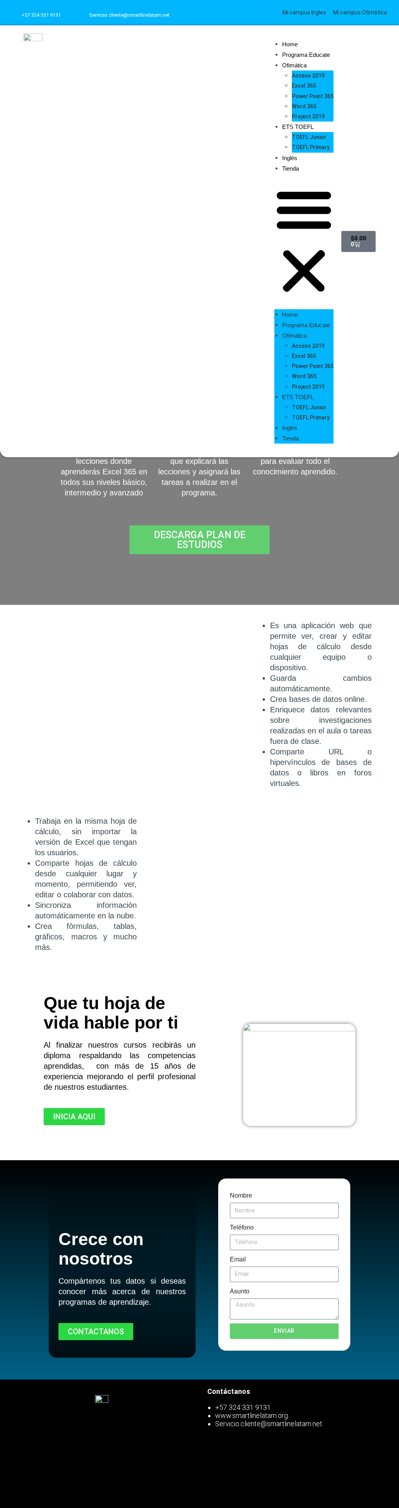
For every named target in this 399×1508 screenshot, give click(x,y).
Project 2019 (308, 116)
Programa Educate (306, 54)
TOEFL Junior (309, 137)
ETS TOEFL (298, 126)
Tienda (290, 168)
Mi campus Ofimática (360, 12)
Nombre (241, 1195)
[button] (304, 241)
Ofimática (294, 65)
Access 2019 (308, 75)
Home (290, 44)
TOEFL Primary (311, 147)
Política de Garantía (59, 1472)
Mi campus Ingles (304, 12)
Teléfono (242, 1227)
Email (238, 1259)
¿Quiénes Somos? (59, 1491)
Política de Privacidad (58, 1454)
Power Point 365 (313, 96)
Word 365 (304, 106)
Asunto (239, 1291)
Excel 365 (304, 86)
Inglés (289, 158)
